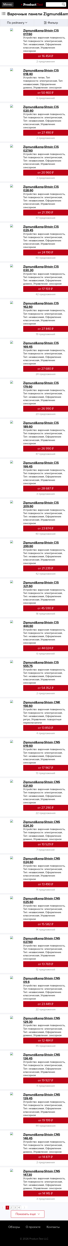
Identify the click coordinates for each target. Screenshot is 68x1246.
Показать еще (26, 1214)
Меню (7, 4)
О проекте (33, 1227)
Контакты (53, 1227)
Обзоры (14, 1227)
